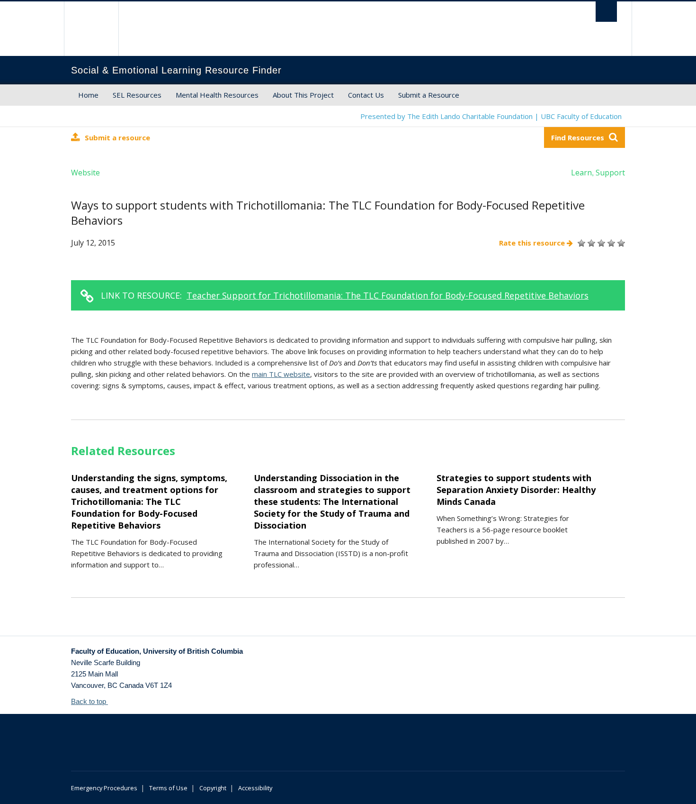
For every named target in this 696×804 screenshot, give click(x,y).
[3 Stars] (600, 243)
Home (88, 95)
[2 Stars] (590, 243)
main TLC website (281, 374)
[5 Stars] (620, 243)
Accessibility (255, 788)
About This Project (303, 95)
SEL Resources (137, 95)
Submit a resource (117, 137)
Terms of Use (168, 788)
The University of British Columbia (91, 28)
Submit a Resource (428, 95)
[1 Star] (580, 243)
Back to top (89, 701)
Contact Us (366, 95)
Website (85, 172)
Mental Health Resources (217, 95)
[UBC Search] (606, 11)
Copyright (212, 788)
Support (610, 172)
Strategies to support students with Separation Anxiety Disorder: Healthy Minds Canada (516, 489)
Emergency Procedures (104, 788)
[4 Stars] (610, 243)
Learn (581, 172)
